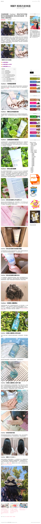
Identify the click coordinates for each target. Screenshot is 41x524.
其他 (32, 166)
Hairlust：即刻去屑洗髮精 (5, 73)
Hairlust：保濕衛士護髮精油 (6, 77)
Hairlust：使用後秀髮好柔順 (7, 80)
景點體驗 (33, 160)
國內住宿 (32, 146)
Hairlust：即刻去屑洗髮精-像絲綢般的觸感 (9, 75)
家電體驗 (33, 154)
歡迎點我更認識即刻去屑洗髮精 (21, 176)
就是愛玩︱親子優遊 (34, 143)
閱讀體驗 (33, 165)
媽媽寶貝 (32, 169)
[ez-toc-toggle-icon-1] (14, 69)
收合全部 (34, 142)
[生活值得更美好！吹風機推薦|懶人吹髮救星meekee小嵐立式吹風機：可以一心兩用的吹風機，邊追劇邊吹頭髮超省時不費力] (5, 505)
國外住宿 (32, 147)
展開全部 (31, 142)
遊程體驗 (33, 164)
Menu (3, 1)
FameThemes (38, 522)
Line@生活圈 (9, 64)
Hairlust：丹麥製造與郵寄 (5, 70)
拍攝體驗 (33, 159)
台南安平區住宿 (33, 145)
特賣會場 (33, 155)
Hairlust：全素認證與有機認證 (6, 72)
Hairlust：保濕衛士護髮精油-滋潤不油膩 (9, 79)
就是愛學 (32, 170)
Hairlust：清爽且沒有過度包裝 (6, 71)
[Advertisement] (35, 53)
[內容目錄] (14, 69)
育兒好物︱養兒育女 (34, 151)
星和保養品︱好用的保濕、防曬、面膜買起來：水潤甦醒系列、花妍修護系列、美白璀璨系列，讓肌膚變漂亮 (14, 510)
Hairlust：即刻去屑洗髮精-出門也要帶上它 (9, 74)
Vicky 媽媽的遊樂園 (20, 6)
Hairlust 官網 (6, 88)
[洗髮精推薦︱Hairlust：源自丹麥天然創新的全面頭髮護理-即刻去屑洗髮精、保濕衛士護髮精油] (14, 28)
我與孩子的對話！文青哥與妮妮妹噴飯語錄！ (23, 509)
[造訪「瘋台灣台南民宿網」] (33, 225)
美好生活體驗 (3, 19)
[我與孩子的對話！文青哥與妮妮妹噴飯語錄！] (24, 505)
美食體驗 (33, 162)
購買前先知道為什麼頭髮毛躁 (7, 464)
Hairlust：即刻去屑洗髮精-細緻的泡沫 (9, 76)
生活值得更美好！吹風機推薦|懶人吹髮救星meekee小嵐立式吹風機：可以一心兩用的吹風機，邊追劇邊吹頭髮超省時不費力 (5, 511)
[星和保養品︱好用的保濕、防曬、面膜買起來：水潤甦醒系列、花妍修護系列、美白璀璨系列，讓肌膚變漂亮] (14, 505)
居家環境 (32, 167)
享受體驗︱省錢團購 (12, 516)
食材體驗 (33, 153)
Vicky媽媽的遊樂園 (8, 19)
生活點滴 (32, 171)
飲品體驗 (33, 163)
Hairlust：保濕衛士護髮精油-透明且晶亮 (9, 78)
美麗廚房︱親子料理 (34, 150)
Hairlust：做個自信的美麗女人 (8, 81)
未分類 (32, 172)
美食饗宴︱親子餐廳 (34, 144)
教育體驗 (33, 161)
